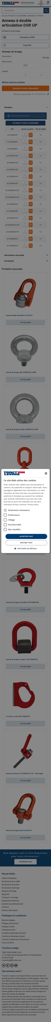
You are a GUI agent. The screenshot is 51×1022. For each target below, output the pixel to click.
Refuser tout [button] (26, 543)
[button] (25, 548)
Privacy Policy (32, 504)
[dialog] (25, 511)
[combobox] (46, 473)
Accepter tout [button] (26, 536)
